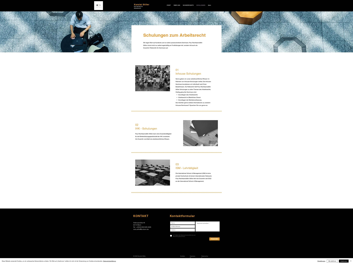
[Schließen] (351, 261)
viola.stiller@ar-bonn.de (141, 229)
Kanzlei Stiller (141, 4)
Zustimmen (343, 261)
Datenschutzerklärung (109, 261)
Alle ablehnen (332, 261)
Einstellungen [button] (321, 261)
